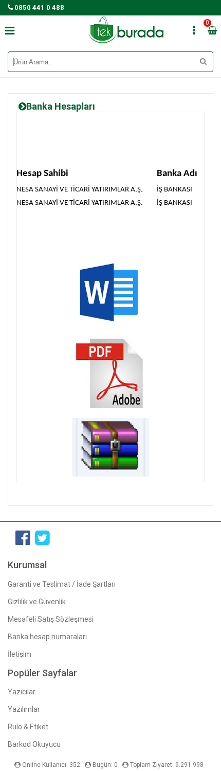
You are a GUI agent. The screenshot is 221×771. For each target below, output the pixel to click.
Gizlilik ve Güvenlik (37, 602)
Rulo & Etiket (28, 727)
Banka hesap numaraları (47, 637)
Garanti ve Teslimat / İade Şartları (62, 584)
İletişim (19, 654)
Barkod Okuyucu (34, 744)
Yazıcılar (21, 692)
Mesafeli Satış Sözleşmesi (51, 619)
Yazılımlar (24, 709)
